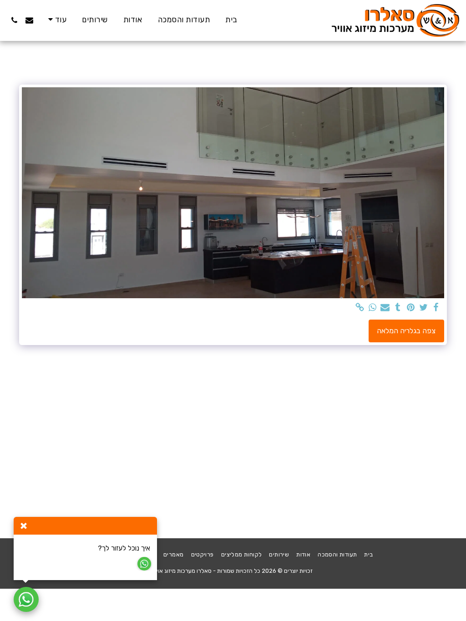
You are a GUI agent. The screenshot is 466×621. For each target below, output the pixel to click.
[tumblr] (397, 308)
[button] (29, 20)
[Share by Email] (385, 308)
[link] (359, 308)
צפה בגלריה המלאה (406, 330)
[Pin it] (410, 308)
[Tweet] (423, 308)
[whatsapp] (372, 308)
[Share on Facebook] (436, 308)
